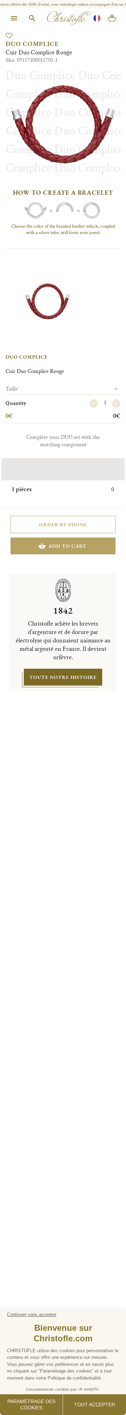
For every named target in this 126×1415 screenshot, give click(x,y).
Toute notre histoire (63, 677)
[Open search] (32, 18)
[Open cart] (112, 18)
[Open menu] (14, 18)
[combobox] (63, 389)
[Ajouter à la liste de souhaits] (9, 35)
